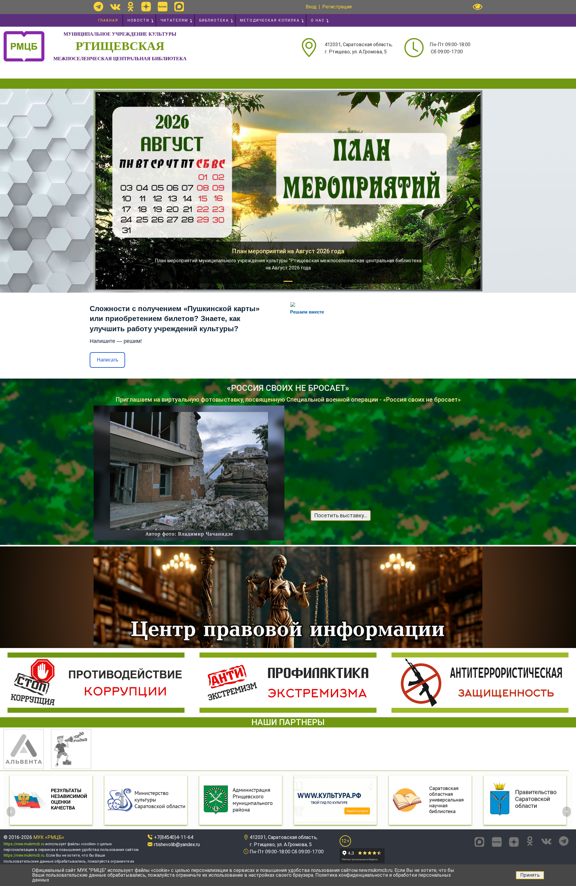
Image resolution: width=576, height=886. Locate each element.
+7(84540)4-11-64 (173, 837)
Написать (107, 359)
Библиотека (214, 20)
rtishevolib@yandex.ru (177, 844)
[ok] (130, 6)
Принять (530, 875)
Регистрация (337, 7)
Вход (311, 7)
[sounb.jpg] (335, 800)
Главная (108, 20)
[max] (179, 6)
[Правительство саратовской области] (430, 800)
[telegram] (98, 6)
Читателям (174, 20)
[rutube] (162, 6)
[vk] (115, 6)
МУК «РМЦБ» (48, 837)
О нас (318, 20)
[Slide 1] (288, 281)
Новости (138, 20)
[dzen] (146, 6)
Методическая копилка (270, 20)
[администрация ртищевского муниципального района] (145, 800)
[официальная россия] (525, 800)
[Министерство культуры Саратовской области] (51, 800)
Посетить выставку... (340, 516)
